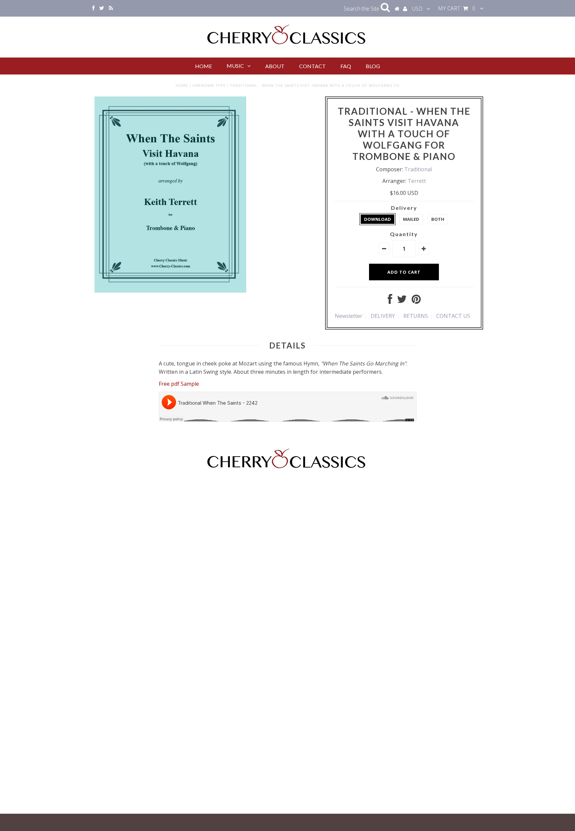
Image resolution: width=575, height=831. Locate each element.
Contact (312, 66)
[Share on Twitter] (402, 301)
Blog (373, 66)
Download (377, 219)
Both (437, 219)
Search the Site (362, 8)
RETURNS (415, 316)
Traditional (418, 169)
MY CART (456, 8)
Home (203, 66)
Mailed (411, 219)
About (275, 66)
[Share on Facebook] (390, 301)
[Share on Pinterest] (416, 301)
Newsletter (348, 316)
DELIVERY (383, 316)
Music (235, 66)
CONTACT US (453, 316)
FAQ (345, 66)
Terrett (417, 181)
